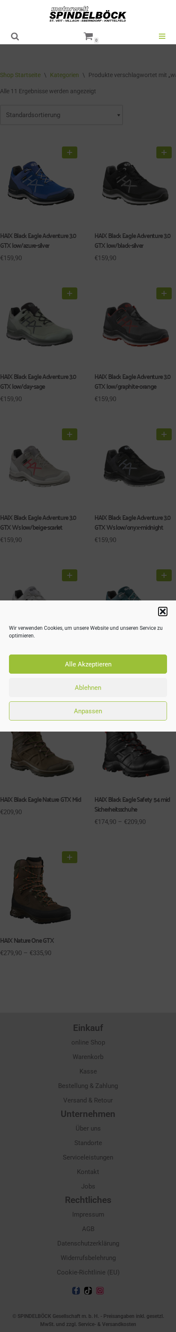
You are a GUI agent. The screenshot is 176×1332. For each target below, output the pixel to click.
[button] (162, 611)
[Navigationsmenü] (162, 36)
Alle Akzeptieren (88, 664)
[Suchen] (15, 36)
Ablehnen (88, 688)
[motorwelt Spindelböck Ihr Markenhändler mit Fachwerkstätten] (88, 14)
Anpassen (88, 711)
